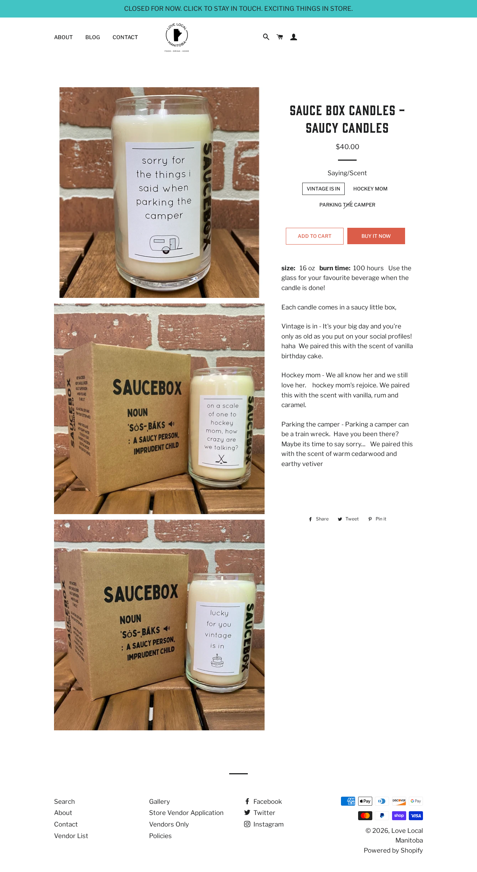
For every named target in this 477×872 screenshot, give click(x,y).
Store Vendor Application (186, 812)
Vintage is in (323, 189)
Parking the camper (347, 205)
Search (64, 801)
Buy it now (376, 236)
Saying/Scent (347, 173)
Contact (125, 37)
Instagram (268, 824)
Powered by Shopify (393, 850)
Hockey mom (370, 189)
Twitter (263, 812)
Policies (160, 836)
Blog (92, 37)
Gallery (159, 801)
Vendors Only (169, 824)
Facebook (267, 801)
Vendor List (71, 836)
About (63, 37)
